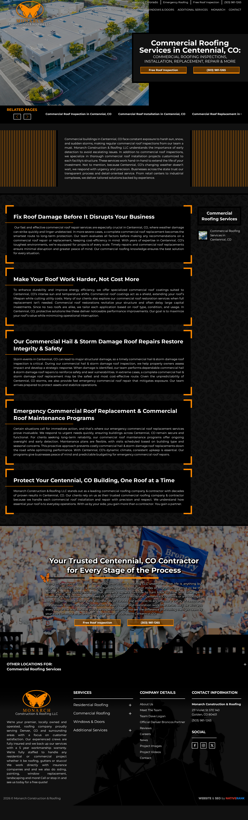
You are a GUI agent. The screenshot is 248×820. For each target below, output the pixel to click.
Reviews (145, 728)
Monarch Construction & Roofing (216, 704)
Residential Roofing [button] (92, 9)
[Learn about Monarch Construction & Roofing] (37, 702)
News (144, 740)
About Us (146, 704)
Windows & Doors (160, 9)
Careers (145, 734)
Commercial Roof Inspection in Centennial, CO (79, 113)
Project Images (151, 746)
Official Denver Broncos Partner (162, 722)
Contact (235, 9)
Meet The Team (151, 710)
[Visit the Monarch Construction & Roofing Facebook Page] (195, 745)
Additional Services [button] (193, 9)
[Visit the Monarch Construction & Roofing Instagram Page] (203, 745)
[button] (175, 2)
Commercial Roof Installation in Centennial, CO (151, 113)
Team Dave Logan (153, 716)
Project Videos (150, 752)
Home (70, 9)
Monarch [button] (218, 9)
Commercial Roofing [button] (127, 9)
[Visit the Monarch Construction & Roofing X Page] (212, 745)
